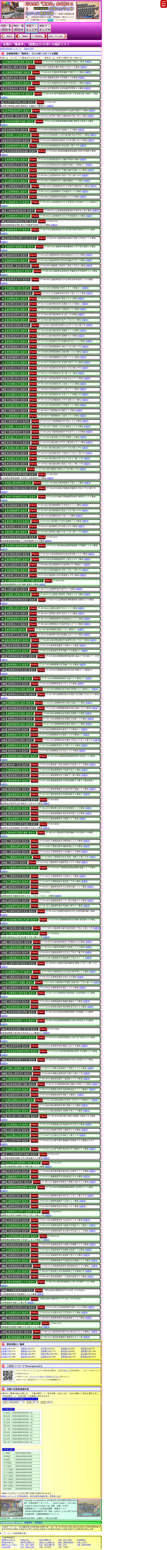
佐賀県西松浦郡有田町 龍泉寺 (22, 1236)
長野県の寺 (66, 1357)
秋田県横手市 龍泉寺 (17, 170)
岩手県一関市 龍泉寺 (17, 116)
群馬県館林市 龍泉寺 (17, 346)
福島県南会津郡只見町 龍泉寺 (21, 238)
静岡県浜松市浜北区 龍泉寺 (21, 670)
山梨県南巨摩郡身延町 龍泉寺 (21, 600)
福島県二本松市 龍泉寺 (18, 266)
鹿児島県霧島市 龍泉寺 (19, 1337)
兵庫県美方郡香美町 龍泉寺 (21, 993)
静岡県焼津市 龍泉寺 (18, 729)
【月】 (29, 1402)
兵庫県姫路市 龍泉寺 (18, 1001)
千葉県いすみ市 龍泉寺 (18, 426)
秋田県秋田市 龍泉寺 (17, 146)
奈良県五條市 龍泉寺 (18, 1007)
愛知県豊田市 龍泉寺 (18, 819)
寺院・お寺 (62, 1545)
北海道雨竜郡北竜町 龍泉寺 (18, 62)
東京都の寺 (25, 1354)
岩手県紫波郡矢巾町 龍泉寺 (18, 94)
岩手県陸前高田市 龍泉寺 (17, 111)
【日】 (43, 1402)
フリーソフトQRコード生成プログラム (44, 1377)
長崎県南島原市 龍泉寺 (19, 1266)
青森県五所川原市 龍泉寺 (17, 83)
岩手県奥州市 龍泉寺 (15, 88)
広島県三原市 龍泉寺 (18, 1130)
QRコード (66, 1370)
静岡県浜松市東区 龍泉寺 (20, 740)
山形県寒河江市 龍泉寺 (18, 202)
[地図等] (88, 62)
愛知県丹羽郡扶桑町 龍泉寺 (21, 832)
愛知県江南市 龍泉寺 (18, 808)
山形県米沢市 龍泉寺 (17, 175)
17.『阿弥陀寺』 (37, 36)
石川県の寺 (5, 1357)
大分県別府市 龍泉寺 (18, 1299)
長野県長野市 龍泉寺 (17, 619)
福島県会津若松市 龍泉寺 (19, 271)
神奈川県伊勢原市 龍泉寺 (19, 483)
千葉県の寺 (5, 1354)
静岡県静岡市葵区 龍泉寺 (20, 724)
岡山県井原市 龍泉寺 (18, 1105)
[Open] (38, 61)
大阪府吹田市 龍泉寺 (18, 952)
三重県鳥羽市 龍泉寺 (18, 876)
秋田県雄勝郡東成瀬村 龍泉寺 (21, 151)
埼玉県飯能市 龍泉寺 (17, 400)
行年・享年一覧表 (27, 1545)
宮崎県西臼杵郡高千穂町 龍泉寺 (23, 1323)
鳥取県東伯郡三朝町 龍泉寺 (21, 1084)
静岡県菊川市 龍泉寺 (18, 665)
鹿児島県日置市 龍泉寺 (19, 1332)
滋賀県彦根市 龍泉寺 (18, 892)
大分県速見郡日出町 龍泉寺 (21, 1307)
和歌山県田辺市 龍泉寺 (19, 1073)
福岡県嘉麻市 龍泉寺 (18, 1201)
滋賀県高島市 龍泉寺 (18, 900)
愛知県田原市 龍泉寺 (18, 794)
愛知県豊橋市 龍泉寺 (18, 789)
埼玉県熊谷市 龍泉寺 (17, 373)
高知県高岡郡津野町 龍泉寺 (21, 1187)
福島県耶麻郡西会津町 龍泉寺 (21, 221)
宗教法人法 (24, 1540)
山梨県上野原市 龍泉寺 (18, 594)
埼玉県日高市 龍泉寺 (17, 405)
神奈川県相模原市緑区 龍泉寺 (21, 497)
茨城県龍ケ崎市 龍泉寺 (18, 288)
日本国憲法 (81, 1540)
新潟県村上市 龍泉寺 (17, 526)
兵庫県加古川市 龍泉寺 (19, 972)
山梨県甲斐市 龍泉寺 (17, 589)
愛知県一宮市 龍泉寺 (18, 765)
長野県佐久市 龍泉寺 (17, 624)
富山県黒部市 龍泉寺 (17, 565)
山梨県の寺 (45, 1357)
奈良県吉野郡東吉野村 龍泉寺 (22, 1051)
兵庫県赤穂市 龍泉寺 (18, 977)
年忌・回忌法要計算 (47, 1545)
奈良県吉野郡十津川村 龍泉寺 (22, 1029)
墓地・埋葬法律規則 (65, 1542)
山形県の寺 (5, 1351)
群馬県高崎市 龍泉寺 (17, 352)
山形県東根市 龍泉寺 (17, 191)
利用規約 (38, 1522)
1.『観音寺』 (9, 36)
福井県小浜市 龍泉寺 (17, 575)
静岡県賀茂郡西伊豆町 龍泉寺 (22, 756)
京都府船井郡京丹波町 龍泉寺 (22, 920)
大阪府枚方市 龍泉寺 (18, 958)
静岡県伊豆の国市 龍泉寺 (20, 703)
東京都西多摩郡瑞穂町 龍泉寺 (21, 474)
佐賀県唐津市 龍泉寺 (18, 1220)
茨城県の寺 (45, 1351)
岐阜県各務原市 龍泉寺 (18, 640)
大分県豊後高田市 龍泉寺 (20, 1290)
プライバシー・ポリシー (11, 1522)
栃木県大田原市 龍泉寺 (18, 325)
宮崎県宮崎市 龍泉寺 (18, 1318)
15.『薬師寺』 (24, 36)
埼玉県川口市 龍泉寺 (17, 368)
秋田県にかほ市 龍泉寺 (18, 135)
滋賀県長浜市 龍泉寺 (18, 887)
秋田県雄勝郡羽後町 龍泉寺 (19, 121)
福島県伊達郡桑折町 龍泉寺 (20, 247)
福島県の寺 (25, 1351)
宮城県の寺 (66, 1348)
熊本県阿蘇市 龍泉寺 (18, 1276)
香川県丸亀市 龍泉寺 (18, 1171)
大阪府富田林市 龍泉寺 (19, 942)
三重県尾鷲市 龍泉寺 (18, 852)
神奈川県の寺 (46, 1354)
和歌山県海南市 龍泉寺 (19, 1068)
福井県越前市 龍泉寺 (17, 570)
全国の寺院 (28, 49)
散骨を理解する (45, 1540)
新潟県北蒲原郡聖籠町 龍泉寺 (21, 545)
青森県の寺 (25, 1348)
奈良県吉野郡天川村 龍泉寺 (21, 1060)
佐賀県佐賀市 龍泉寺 (18, 1225)
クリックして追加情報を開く (15, 1533)
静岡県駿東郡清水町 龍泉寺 (21, 708)
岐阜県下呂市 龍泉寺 (17, 635)
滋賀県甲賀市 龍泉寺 (18, 906)
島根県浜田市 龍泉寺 (18, 1095)
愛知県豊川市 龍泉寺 (18, 775)
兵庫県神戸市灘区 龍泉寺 (20, 982)
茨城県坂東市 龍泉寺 (17, 298)
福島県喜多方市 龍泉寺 (18, 230)
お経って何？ (82, 1542)
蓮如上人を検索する (47, 1542)
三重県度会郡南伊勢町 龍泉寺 (22, 868)
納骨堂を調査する (27, 1542)
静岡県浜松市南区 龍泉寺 (20, 689)
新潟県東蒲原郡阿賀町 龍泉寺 (21, 537)
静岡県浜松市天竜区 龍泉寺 (21, 694)
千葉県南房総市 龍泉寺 (18, 432)
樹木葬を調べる (8, 1542)
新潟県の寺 (66, 1354)
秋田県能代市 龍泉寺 (17, 130)
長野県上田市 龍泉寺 (17, 613)
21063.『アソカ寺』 (56, 36)
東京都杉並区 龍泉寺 (17, 453)
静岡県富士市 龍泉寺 (18, 751)
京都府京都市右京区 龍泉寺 (21, 911)
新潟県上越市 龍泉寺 (17, 532)
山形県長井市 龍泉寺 (17, 197)
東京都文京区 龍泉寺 (17, 458)
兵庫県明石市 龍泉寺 (18, 988)
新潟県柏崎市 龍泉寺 (17, 505)
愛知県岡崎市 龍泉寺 (18, 770)
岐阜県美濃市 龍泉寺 (18, 645)
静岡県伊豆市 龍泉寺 (18, 684)
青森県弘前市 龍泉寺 (15, 78)
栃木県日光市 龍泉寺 (17, 304)
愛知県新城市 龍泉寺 (18, 780)
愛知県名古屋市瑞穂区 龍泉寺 (22, 824)
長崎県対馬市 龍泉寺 (18, 1255)
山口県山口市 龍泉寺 (18, 1135)
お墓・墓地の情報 (84, 1545)
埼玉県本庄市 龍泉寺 (17, 362)
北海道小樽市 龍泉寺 (15, 67)
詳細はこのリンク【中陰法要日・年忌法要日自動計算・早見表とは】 (31, 1496)
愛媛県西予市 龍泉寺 (18, 1177)
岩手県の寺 (45, 1348)
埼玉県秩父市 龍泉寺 (17, 384)
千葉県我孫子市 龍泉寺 (18, 421)
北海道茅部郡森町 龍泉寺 (17, 72)
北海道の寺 (5, 1348)
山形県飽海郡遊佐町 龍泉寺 (20, 210)
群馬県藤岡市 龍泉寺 (17, 357)
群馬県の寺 (86, 1351)
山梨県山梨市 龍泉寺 (17, 608)
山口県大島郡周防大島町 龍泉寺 (23, 1163)
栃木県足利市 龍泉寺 (17, 320)
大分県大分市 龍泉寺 (18, 1312)
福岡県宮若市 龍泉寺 (18, 1206)
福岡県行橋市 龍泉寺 (18, 1196)
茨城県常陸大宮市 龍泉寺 (19, 293)
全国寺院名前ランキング (11, 49)
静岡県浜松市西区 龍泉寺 (20, 719)
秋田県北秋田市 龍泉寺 (18, 140)
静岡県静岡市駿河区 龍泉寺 (21, 656)
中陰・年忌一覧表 (65, 1540)
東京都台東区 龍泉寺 (17, 448)
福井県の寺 (25, 1357)
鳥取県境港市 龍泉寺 (18, 1079)
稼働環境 (28, 1522)
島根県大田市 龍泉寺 (18, 1089)
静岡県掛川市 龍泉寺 (18, 735)
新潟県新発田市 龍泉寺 (18, 554)
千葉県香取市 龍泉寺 (17, 416)
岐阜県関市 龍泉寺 (16, 629)
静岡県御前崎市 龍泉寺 (19, 678)
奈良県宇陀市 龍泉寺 (18, 1046)
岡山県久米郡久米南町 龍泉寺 (22, 1116)
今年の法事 (6, 1547)
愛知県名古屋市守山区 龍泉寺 (22, 800)
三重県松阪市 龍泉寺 (18, 841)
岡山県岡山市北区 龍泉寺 (20, 1100)
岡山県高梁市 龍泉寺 (18, 1111)
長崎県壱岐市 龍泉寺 (18, 1260)
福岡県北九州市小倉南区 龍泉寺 (23, 1212)
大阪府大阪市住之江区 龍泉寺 (22, 933)
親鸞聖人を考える (8, 1540)
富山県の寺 (86, 1354)
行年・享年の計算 (27, 1547)
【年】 (5, 1402)
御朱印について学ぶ (9, 1545)
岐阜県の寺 (86, 1357)
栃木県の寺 (66, 1351)
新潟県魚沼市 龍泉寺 (17, 516)
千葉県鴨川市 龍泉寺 (17, 410)
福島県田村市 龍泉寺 (17, 255)
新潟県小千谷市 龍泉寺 (18, 521)
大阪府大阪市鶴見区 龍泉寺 (21, 963)
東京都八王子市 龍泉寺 (18, 437)
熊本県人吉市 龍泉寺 (18, 1271)
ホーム (50, 20)
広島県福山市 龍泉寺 (18, 1124)
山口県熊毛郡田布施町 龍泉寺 (22, 1154)
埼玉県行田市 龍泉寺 (17, 378)
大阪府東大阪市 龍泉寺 (19, 928)
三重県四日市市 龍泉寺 (19, 857)
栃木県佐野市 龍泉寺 (17, 314)
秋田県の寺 (86, 1348)
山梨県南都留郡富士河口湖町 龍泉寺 (24, 581)
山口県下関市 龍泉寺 (18, 1140)
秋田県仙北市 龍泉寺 (17, 165)
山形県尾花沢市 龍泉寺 (18, 186)
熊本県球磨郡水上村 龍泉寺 (21, 1282)
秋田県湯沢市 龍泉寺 (17, 159)
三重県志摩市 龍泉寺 (18, 846)
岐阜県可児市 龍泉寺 (18, 651)
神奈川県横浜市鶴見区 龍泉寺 (21, 488)
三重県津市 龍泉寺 (17, 862)
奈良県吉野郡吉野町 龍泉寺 (21, 1012)
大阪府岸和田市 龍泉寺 (19, 947)
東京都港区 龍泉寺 (16, 469)
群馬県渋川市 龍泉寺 (17, 341)
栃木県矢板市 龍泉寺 (17, 309)
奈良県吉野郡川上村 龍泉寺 (21, 1020)
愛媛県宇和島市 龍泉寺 (19, 1182)
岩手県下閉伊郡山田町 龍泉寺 (19, 102)
